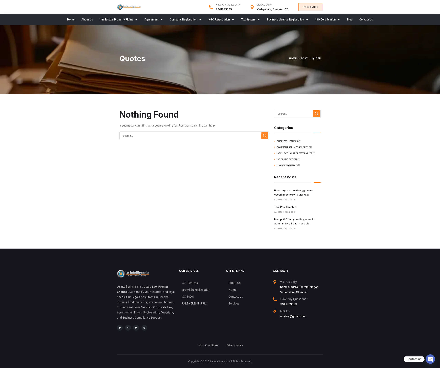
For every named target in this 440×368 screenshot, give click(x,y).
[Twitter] (120, 328)
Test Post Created (285, 207)
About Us (87, 19)
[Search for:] (194, 136)
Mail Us (285, 311)
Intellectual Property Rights (116, 19)
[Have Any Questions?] (211, 7)
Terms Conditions (207, 345)
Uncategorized (286, 165)
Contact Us (366, 19)
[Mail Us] (274, 311)
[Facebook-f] (128, 328)
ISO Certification (325, 19)
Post (304, 58)
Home (71, 19)
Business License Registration (285, 19)
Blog (350, 19)
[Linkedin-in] (136, 328)
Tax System (248, 19)
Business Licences (287, 141)
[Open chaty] (430, 359)
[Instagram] (144, 328)
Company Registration (183, 19)
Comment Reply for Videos (292, 147)
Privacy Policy (235, 345)
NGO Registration (219, 19)
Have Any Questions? (228, 4)
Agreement (151, 19)
